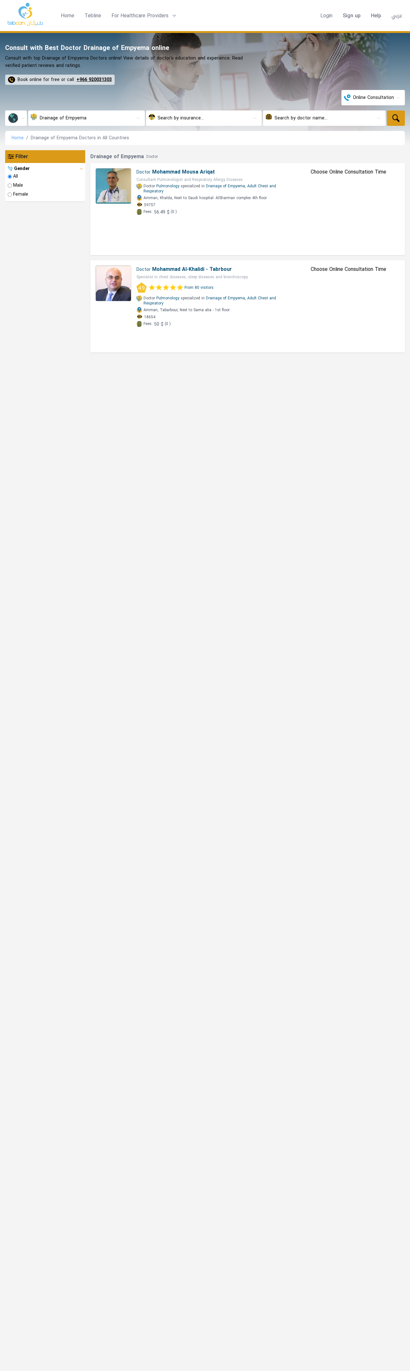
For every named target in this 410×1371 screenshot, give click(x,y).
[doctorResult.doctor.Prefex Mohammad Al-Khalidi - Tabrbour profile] (113, 283)
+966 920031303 (94, 80)
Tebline (93, 15)
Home (67, 15)
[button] (144, 15)
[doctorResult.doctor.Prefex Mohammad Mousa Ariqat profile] (113, 186)
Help (376, 16)
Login (326, 16)
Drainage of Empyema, (226, 186)
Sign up (352, 16)
